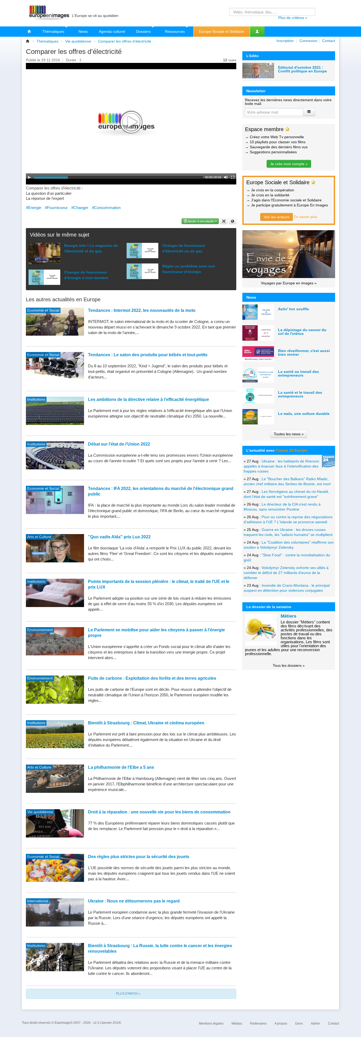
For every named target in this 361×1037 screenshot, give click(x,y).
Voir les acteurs (276, 217)
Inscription (285, 41)
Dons (299, 1023)
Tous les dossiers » (289, 665)
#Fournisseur (56, 207)
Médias (237, 1023)
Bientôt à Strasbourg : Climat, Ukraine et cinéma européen (146, 723)
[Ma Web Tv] (257, 31)
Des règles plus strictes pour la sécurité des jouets (138, 856)
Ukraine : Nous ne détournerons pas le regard (134, 901)
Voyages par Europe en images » (289, 283)
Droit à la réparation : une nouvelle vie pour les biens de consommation (159, 812)
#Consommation (106, 207)
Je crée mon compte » (289, 164)
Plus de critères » (292, 18)
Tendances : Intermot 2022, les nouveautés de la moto (142, 310)
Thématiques (53, 31)
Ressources (175, 31)
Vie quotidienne (78, 41)
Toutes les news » (289, 434)
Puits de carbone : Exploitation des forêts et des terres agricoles (152, 678)
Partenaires (258, 1023)
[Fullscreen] (233, 177)
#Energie (33, 207)
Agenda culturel (112, 31)
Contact (328, 41)
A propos (281, 1023)
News (83, 31)
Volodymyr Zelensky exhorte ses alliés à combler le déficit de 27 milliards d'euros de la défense (286, 573)
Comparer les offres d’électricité (124, 41)
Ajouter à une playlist (201, 221)
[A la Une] (29, 31)
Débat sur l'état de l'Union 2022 (119, 444)
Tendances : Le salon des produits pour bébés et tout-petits (147, 355)
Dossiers (144, 31)
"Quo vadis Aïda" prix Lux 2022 (119, 537)
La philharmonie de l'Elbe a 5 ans (121, 767)
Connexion (308, 41)
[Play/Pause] (29, 177)
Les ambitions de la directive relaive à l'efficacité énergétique (148, 399)
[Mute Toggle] (226, 177)
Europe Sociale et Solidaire (221, 31)
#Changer (79, 207)
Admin (315, 1023)
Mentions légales (211, 1023)
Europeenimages (48, 13)
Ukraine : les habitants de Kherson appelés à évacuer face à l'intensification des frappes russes (281, 466)
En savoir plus (305, 217)
